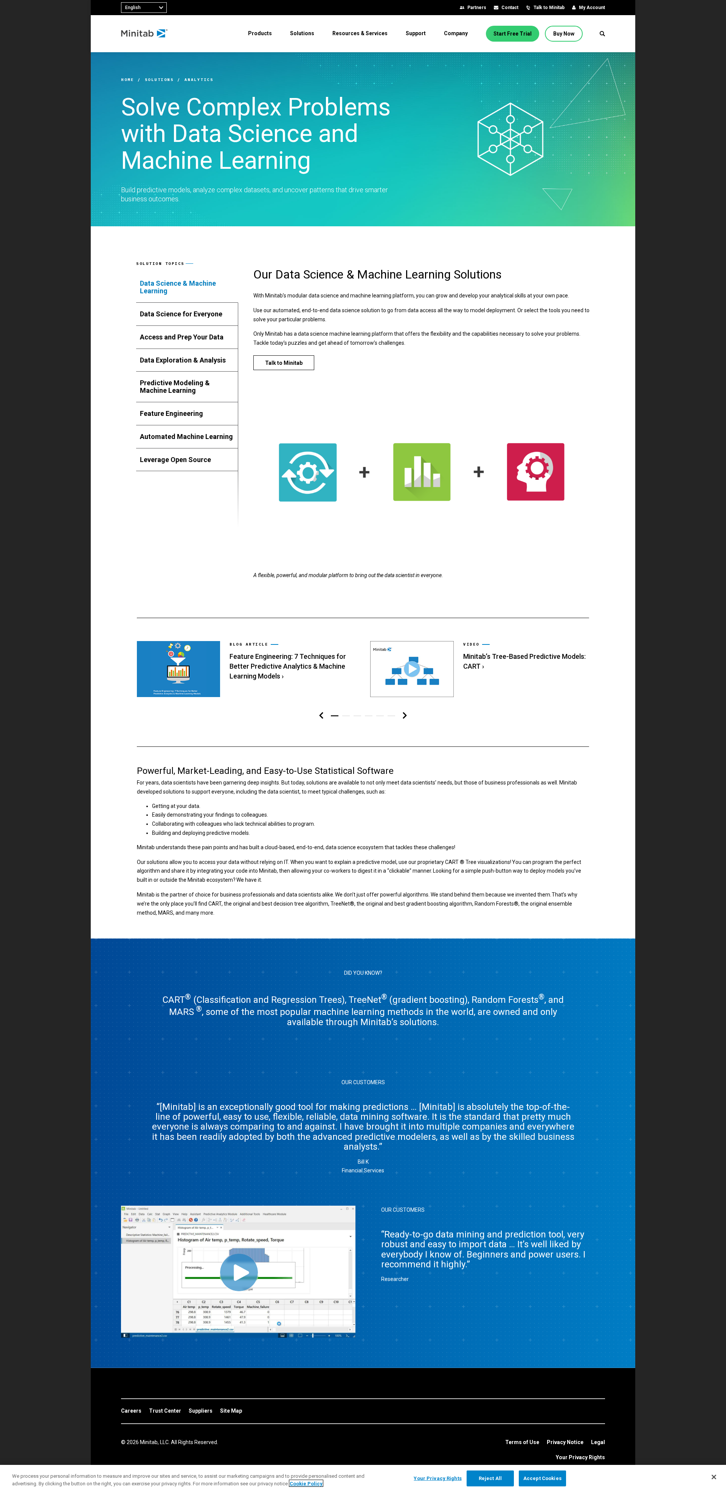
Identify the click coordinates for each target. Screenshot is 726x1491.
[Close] (714, 1477)
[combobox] (144, 7)
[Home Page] (144, 33)
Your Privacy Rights (580, 1457)
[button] (602, 33)
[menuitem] (260, 33)
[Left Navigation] (321, 716)
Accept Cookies (542, 1478)
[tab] (187, 287)
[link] (246, 669)
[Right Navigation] (405, 716)
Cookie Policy (306, 1483)
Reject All (490, 1478)
